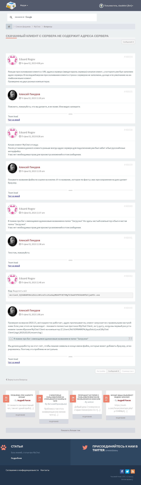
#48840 (128, 206)
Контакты (44, 470)
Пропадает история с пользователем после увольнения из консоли (88, 397)
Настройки (101, 371)
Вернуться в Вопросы (17, 379)
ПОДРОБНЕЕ (20, 415)
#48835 (128, 91)
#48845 (128, 307)
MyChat (37, 26)
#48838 (128, 129)
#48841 (128, 237)
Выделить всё (20, 290)
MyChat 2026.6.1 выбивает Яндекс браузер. (122, 396)
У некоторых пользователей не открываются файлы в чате (55, 398)
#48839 (128, 164)
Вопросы (48, 26)
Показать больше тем (70, 430)
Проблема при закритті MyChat (22, 396)
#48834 (128, 56)
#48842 (128, 276)
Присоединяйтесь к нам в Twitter (115, 448)
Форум (23, 5)
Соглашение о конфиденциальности (22, 470)
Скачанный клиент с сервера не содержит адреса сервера (57, 36)
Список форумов (23, 26)
